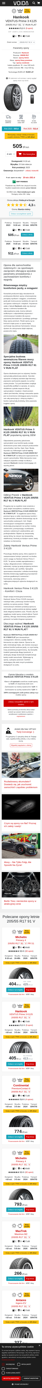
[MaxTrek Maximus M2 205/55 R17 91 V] (21, 1266)
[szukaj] (34, 2)
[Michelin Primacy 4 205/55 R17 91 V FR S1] (21, 975)
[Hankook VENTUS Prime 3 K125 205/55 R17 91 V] (21, 1050)
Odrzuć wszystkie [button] (31, 1378)
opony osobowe (22, 63)
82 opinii (29, 951)
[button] (21, 1384)
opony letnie (24, 58)
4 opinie (29, 1099)
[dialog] (21, 1365)
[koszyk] (38, 2)
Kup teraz (30, 990)
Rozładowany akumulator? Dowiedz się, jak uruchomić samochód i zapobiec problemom (20, 784)
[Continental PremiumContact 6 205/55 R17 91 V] (21, 1124)
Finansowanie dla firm (16, 994)
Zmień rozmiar (12, 42)
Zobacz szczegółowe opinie (21, 214)
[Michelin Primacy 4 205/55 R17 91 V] (21, 1196)
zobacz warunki (32, 171)
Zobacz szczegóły (15, 990)
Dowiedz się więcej (8, 1360)
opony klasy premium (23, 60)
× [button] (39, 1345)
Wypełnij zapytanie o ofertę (21, 745)
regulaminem (21, 716)
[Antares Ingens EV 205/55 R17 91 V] (21, 1336)
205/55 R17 (24, 55)
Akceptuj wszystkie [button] (11, 1378)
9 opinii (29, 28)
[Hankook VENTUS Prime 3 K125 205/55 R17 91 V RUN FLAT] (13, 97)
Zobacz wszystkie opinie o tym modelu (21, 703)
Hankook (25, 53)
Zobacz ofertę (27, 235)
